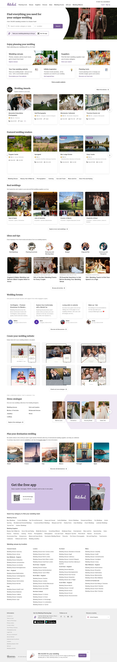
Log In (103, 5)
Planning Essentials (31, 252)
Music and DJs (72, 178)
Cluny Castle (90, 154)
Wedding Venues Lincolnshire (15, 565)
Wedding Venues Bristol (65, 585)
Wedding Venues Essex (13, 578)
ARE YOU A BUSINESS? (104, 1)
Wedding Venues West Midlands (94, 578)
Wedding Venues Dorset (66, 593)
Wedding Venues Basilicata (14, 592)
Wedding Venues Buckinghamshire (68, 572)
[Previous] (7, 110)
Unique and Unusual (49, 520)
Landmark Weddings (101, 523)
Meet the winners (102, 89)
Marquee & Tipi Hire (70, 533)
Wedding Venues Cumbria (40, 581)
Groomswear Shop (12, 536)
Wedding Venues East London (41, 554)
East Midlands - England (14, 557)
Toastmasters (103, 536)
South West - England (65, 582)
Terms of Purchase (11, 620)
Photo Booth (81, 533)
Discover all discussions (58, 329)
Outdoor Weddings (21, 525)
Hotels (106, 520)
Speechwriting (97, 531)
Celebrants (10, 539)
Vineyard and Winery (86, 520)
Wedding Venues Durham (40, 567)
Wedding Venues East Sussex (67, 574)
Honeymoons (23, 536)
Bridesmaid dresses (34, 410)
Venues (31, 5)
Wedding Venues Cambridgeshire (16, 576)
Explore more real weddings (57, 229)
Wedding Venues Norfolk (14, 583)
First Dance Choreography (77, 536)
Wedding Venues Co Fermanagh (42, 599)
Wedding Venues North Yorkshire (94, 586)
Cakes (105, 531)
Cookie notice (10, 625)
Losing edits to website (70, 305)
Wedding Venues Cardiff (91, 554)
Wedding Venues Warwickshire (93, 575)
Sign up (108, 5)
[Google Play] (50, 623)
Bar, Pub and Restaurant (35, 520)
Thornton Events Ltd (93, 113)
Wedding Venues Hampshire (67, 577)
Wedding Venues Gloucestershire (68, 595)
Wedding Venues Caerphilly (92, 551)
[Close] (87, 652)
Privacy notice (10, 623)
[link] (19, 208)
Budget (67, 252)
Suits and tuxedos (34, 407)
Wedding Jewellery (34, 539)
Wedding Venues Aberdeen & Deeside (69, 551)
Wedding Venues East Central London (43, 551)
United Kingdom (94, 617)
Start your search (66, 62)
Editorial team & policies (13, 639)
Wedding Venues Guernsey (14, 551)
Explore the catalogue (14, 422)
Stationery (16, 533)
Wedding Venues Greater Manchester (43, 583)
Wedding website (11, 648)
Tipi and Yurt (10, 525)
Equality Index (42, 440)
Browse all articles (57, 288)
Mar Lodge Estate (66, 154)
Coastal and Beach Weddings (42, 523)
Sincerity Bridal (88, 420)
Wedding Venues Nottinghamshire (16, 567)
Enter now (82, 655)
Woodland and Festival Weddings (23, 523)
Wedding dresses (12, 407)
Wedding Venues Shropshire (93, 570)
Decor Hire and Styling (85, 178)
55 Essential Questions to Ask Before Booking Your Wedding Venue (70, 279)
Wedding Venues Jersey (13, 554)
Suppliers (38, 5)
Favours (9, 533)
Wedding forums (59, 5)
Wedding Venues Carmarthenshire (94, 557)
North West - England (39, 575)
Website (78, 5)
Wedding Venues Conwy (92, 562)
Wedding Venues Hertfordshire (15, 581)
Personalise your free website (17, 76)
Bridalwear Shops (66, 531)
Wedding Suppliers (12, 528)
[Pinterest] (68, 616)
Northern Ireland (38, 591)
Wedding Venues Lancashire (40, 588)
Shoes (30, 413)
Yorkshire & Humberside (92, 580)
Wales (87, 549)
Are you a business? (12, 634)
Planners (89, 533)
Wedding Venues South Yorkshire (94, 588)
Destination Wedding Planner (52, 536)
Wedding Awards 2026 (12, 643)
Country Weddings (22, 520)
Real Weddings (13, 252)
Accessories (97, 533)
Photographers (41, 178)
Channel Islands (11, 549)
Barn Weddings (11, 520)
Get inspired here (49, 76)
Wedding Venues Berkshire (66, 569)
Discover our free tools (85, 76)
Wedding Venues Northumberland (42, 570)
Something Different (54, 531)
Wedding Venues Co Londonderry (42, 602)
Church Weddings (89, 523)
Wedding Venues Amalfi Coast (15, 589)
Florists (30, 533)
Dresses (45, 5)
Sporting (9, 523)
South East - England (65, 566)
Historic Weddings (74, 520)
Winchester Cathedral (67, 113)
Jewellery (9, 413)
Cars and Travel (60, 178)
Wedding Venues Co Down (40, 597)
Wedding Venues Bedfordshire (15, 573)
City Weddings (98, 520)
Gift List (68, 5)
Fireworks (65, 536)
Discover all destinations (57, 469)
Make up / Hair (93, 305)
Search (58, 26)
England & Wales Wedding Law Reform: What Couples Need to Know (18, 279)
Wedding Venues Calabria (14, 594)
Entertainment (77, 531)
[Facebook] (61, 616)
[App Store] (38, 623)
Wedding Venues (13, 178)
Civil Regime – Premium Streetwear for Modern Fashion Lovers (17, 307)
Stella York (103, 420)
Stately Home (67, 523)
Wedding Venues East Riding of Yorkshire (96, 583)
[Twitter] (64, 616)
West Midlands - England (92, 565)
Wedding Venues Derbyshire (14, 560)
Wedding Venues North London (41, 557)
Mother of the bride (13, 410)
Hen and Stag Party (92, 536)
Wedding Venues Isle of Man (40, 586)
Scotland (61, 549)
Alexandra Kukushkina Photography (16, 114)
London (35, 549)
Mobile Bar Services (41, 531)
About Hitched (10, 637)
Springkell (38, 154)
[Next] (110, 110)
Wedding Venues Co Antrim (40, 594)
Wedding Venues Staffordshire (93, 572)
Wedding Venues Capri (13, 599)
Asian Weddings (78, 523)
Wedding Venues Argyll (65, 554)
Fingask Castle (13, 154)
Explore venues (13, 62)
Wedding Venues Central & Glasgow (69, 559)
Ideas (50, 5)
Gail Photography (40, 113)
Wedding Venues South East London (43, 562)
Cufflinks (9, 417)
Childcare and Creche (21, 539)
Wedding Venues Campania (14, 597)
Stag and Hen (85, 252)
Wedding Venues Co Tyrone (40, 604)
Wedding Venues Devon (65, 590)
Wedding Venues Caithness (66, 557)
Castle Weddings (62, 520)
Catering (51, 178)
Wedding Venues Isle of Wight (67, 580)
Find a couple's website (58, 82)
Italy (8, 586)
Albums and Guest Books (36, 536)
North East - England (39, 565)
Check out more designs (57, 389)
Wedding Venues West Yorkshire (94, 591)
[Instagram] (71, 616)
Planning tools (23, 5)
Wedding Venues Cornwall (66, 588)
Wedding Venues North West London (43, 559)
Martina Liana (58, 420)
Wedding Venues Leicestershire (15, 562)
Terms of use (10, 618)
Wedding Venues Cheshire (40, 578)
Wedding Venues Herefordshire (93, 567)
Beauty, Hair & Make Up (27, 178)
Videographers (48, 533)
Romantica (73, 420)
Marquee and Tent (57, 523)
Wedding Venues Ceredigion (93, 559)
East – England (11, 570)
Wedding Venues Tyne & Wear (41, 572)
